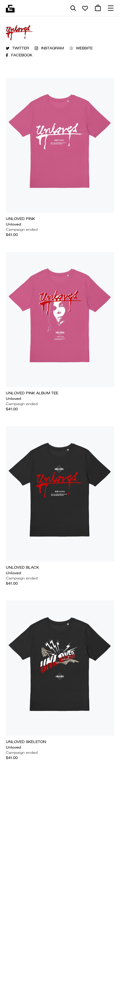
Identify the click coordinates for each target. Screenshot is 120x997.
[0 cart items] (97, 8)
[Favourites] (85, 8)
